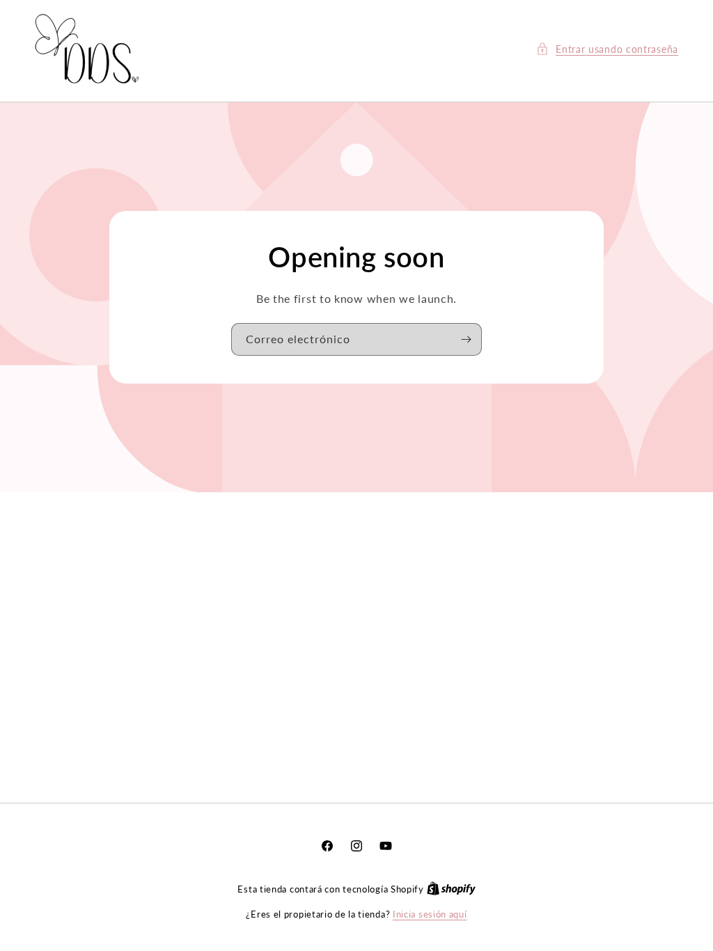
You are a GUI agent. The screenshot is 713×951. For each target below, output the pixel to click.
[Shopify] (451, 889)
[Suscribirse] (465, 339)
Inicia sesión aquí (430, 914)
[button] (607, 49)
